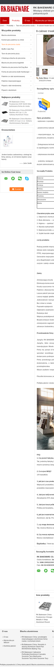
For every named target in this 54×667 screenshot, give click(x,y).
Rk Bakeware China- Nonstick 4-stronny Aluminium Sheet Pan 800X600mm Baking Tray (34, 647)
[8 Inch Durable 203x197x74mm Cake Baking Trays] (45, 72)
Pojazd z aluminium (9, 90)
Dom (5, 20)
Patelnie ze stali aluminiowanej (13, 76)
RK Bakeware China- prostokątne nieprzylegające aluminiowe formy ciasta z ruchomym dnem (34, 639)
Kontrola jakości (10, 646)
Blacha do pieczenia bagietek (13, 63)
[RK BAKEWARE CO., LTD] (15, 9)
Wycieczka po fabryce (9, 641)
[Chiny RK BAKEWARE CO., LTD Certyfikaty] (8, 141)
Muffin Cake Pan (8, 49)
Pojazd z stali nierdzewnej (11, 86)
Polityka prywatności (7, 665)
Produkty (16, 20)
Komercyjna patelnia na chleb (13, 40)
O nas (27, 20)
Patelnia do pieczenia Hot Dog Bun (15, 67)
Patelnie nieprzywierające (11, 81)
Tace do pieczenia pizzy (11, 54)
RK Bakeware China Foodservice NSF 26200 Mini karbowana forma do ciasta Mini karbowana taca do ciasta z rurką (20, 106)
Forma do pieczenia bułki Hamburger (15, 72)
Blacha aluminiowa (9, 35)
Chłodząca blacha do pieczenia (13, 58)
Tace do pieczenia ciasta (25, 26)
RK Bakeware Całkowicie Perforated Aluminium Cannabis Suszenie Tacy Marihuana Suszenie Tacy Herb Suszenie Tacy (35, 655)
